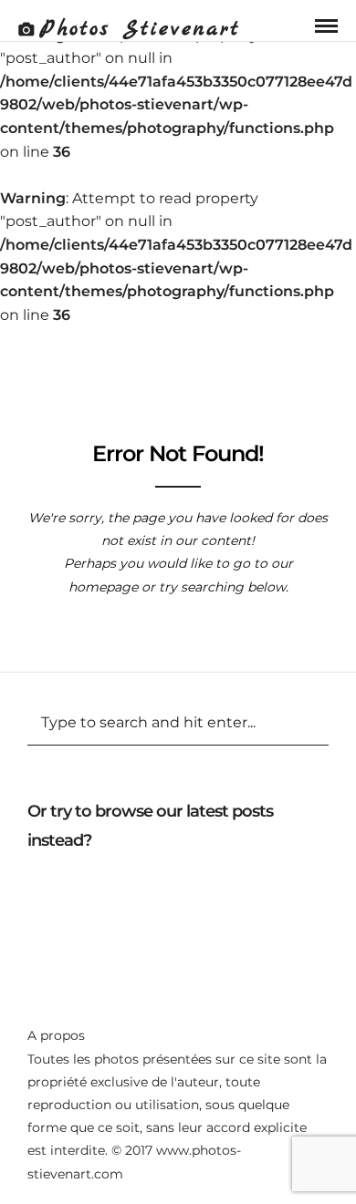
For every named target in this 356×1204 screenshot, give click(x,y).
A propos (56, 1035)
